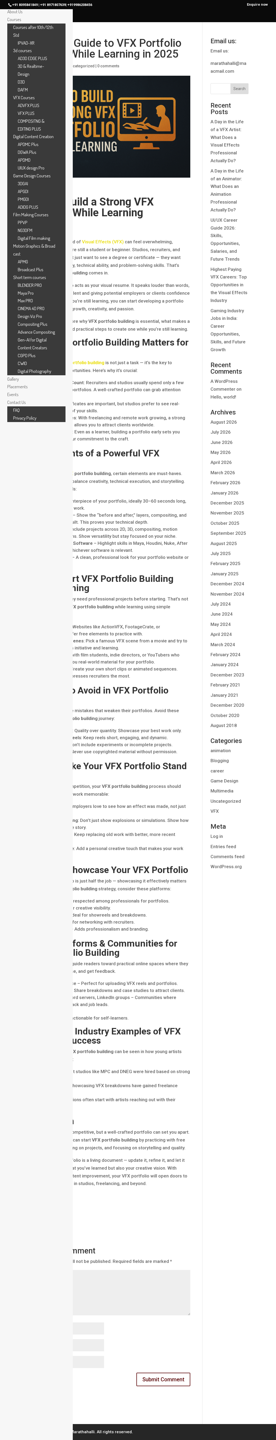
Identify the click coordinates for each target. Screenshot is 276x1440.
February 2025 (225, 563)
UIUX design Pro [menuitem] (31, 168)
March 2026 (223, 472)
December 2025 (227, 503)
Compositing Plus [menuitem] (32, 324)
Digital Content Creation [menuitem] (33, 136)
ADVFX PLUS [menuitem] (28, 105)
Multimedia (222, 791)
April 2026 (221, 462)
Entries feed (223, 846)
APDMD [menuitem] (24, 160)
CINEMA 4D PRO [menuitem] (31, 308)
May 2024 (221, 624)
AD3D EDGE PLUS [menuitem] (32, 58)
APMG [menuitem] (23, 261)
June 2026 (222, 442)
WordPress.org (226, 866)
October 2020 (225, 715)
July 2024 (221, 604)
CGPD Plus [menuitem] (27, 355)
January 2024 (225, 664)
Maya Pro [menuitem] (26, 293)
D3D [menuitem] (21, 82)
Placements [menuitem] (17, 386)
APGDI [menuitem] (23, 191)
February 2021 (225, 685)
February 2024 (225, 654)
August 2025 (224, 543)
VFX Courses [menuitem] (24, 97)
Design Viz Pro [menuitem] (30, 316)
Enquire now (257, 4)
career (217, 771)
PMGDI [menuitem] (23, 199)
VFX (215, 811)
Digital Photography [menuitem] (34, 371)
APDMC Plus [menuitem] (28, 144)
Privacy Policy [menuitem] (24, 418)
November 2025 (227, 513)
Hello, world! (223, 397)
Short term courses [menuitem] (29, 277)
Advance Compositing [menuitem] (36, 332)
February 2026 (225, 482)
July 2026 (221, 432)
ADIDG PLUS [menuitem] (28, 207)
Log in (217, 836)
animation (221, 750)
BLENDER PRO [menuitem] (30, 285)
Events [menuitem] (13, 394)
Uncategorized (81, 66)
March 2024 (223, 644)
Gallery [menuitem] (13, 379)
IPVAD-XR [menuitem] (26, 43)
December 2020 (227, 705)
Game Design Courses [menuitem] (32, 175)
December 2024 (227, 583)
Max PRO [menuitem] (25, 300)
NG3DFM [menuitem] (25, 230)
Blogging (220, 760)
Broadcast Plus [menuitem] (30, 269)
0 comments (108, 66)
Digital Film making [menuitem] (34, 238)
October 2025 (225, 523)
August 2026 (224, 422)
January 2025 (225, 573)
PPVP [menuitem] (22, 222)
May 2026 (221, 452)
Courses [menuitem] (14, 19)
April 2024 (221, 634)
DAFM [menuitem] (23, 89)
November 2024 (227, 594)
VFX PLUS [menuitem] (26, 113)
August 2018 (224, 725)
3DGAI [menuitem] (23, 183)
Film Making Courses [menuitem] (31, 214)
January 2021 (225, 695)
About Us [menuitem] (15, 11)
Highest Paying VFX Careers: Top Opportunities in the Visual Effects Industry (229, 285)
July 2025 (221, 553)
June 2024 (222, 614)
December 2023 (227, 675)
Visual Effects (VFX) (103, 241)
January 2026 (225, 493)
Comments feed (227, 856)
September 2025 (228, 533)
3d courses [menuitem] (22, 50)
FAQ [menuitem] (16, 410)
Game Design (224, 781)
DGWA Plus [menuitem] (27, 152)
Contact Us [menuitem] (16, 402)
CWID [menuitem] (22, 363)
